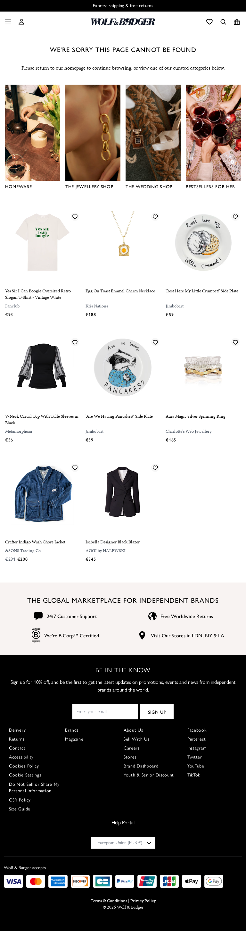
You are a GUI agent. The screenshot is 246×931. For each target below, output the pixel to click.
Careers (132, 748)
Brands (71, 730)
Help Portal (123, 822)
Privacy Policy (143, 901)
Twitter (194, 757)
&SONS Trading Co (23, 551)
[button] (21, 21)
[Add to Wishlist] (75, 216)
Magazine (74, 739)
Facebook (197, 730)
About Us (133, 730)
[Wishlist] (209, 21)
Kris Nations (97, 306)
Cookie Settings (25, 775)
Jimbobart (175, 306)
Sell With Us (136, 739)
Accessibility (21, 757)
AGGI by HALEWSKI (106, 551)
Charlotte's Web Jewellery (188, 431)
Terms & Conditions (109, 901)
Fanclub (12, 306)
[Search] (223, 21)
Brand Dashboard (141, 766)
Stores (130, 757)
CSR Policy (20, 800)
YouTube (195, 766)
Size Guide (19, 809)
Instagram (197, 748)
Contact (17, 748)
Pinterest (196, 739)
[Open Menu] (6, 22)
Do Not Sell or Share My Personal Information (34, 787)
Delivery (17, 730)
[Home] (123, 21)
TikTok (193, 775)
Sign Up (157, 712)
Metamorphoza (18, 431)
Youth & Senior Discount (149, 775)
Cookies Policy (24, 766)
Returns (17, 739)
